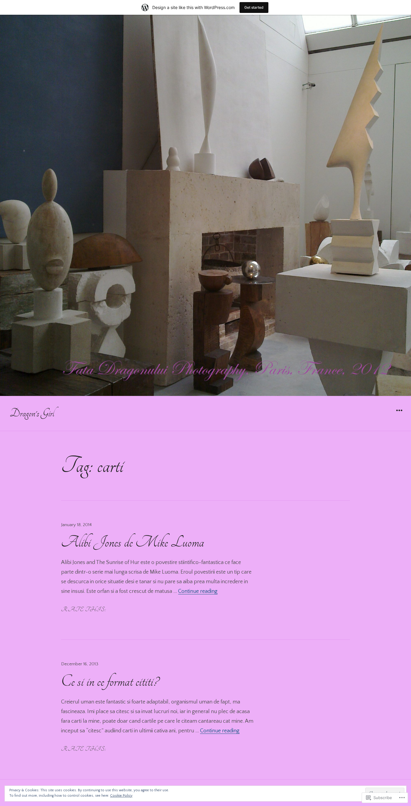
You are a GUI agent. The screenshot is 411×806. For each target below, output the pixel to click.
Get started (254, 7)
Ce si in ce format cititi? (109, 681)
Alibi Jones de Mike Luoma (132, 542)
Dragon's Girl (32, 413)
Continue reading (198, 591)
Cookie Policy (121, 796)
